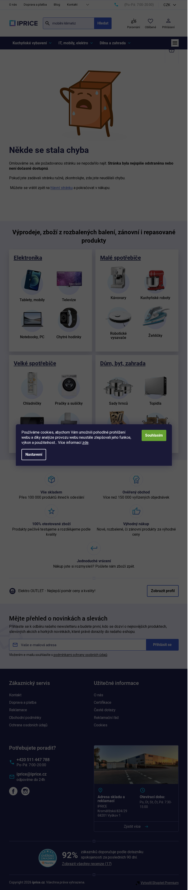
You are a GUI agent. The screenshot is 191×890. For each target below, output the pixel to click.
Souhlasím (154, 435)
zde (85, 442)
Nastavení (33, 454)
